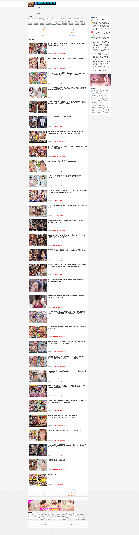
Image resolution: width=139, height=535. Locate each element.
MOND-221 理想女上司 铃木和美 (101, 70)
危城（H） (43, 35)
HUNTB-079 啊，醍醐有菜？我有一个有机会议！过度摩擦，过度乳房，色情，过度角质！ (101, 63)
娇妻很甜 (73, 32)
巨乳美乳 (64, 18)
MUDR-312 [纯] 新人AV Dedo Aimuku (60, 116)
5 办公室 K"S (52, 474)
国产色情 (36, 21)
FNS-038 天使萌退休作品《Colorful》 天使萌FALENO (65, 430)
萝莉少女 (30, 21)
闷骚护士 (77, 23)
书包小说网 (43, 32)
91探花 (29, 18)
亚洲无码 (48, 21)
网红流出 (30, 23)
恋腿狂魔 (42, 23)
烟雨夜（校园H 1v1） (73, 35)
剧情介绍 (65, 23)
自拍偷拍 (76, 21)
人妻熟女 (70, 18)
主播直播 (64, 21)
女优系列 (70, 21)
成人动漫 (41, 18)
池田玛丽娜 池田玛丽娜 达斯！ (57, 460)
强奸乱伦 (58, 18)
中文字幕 (76, 18)
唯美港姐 (83, 23)
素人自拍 (36, 23)
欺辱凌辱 (48, 23)
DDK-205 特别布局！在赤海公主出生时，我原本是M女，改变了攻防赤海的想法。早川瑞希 (101, 49)
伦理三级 (59, 23)
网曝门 (53, 21)
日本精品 (53, 18)
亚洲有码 (35, 18)
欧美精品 (47, 18)
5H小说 (72, 30)
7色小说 (73, 27)
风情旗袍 (71, 23)
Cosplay (81, 21)
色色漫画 (43, 30)
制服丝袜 (42, 21)
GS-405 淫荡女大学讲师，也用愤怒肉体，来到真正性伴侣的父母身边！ (101, 33)
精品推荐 (82, 18)
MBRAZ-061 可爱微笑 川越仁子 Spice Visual (62, 161)
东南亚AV (53, 23)
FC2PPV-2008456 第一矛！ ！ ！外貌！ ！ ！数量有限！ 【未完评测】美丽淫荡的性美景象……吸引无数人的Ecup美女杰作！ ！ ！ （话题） (101, 56)
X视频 (38, 13)
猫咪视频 (39, 7)
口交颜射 (58, 21)
